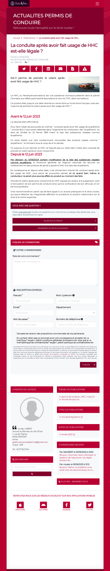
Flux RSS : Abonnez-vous (74, 481)
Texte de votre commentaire (25, 256)
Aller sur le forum (53, 221)
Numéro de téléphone (68, 319)
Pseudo (17, 295)
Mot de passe (20, 319)
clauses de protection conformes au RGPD (59, 354)
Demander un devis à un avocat (53, 228)
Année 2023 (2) (68, 434)
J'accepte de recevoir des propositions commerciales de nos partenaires (50, 334)
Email (16, 307)
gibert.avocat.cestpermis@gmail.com (30, 442)
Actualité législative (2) (72, 417)
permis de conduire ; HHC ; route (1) (78, 397)
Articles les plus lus (70, 399)
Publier (86, 365)
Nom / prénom (64, 295)
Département (63, 307)
